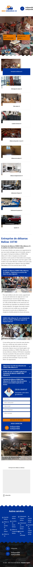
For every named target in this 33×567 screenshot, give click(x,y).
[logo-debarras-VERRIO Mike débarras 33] (8, 8)
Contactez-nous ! (22, 37)
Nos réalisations (8, 37)
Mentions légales (25, 562)
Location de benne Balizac (13, 524)
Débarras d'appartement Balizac (13, 531)
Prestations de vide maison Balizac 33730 (29, 529)
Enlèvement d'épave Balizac (21, 518)
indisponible (15, 427)
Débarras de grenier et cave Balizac (5, 526)
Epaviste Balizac (5, 518)
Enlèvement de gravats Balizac (21, 525)
